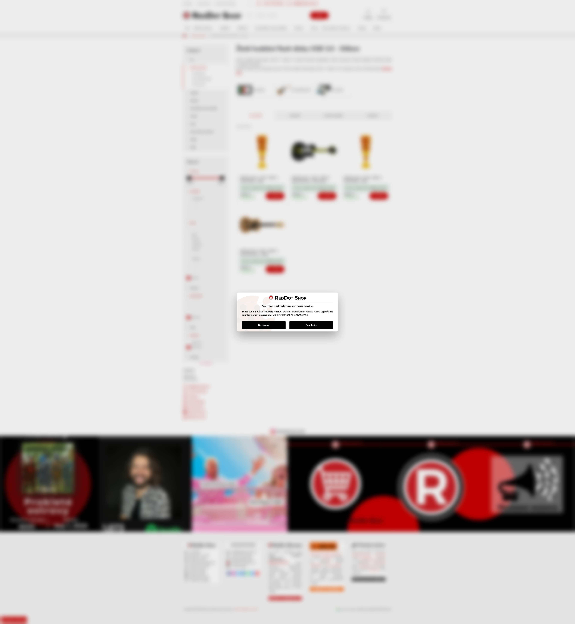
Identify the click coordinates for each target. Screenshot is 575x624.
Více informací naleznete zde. (290, 314)
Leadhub (29, 616)
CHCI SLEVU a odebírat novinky (25, 603)
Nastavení (263, 325)
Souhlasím (311, 325)
